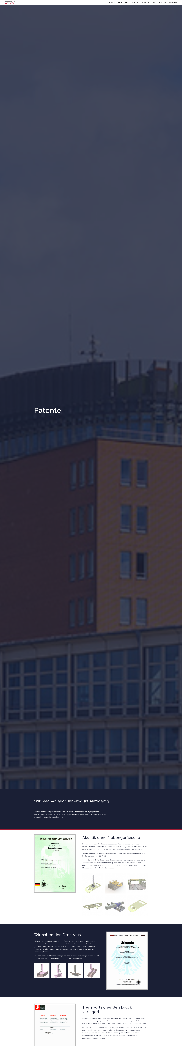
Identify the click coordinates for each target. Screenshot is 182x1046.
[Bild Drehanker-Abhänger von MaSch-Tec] (42, 971)
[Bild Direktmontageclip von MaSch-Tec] (93, 884)
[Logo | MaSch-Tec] (9, 2)
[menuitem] (110, 2)
